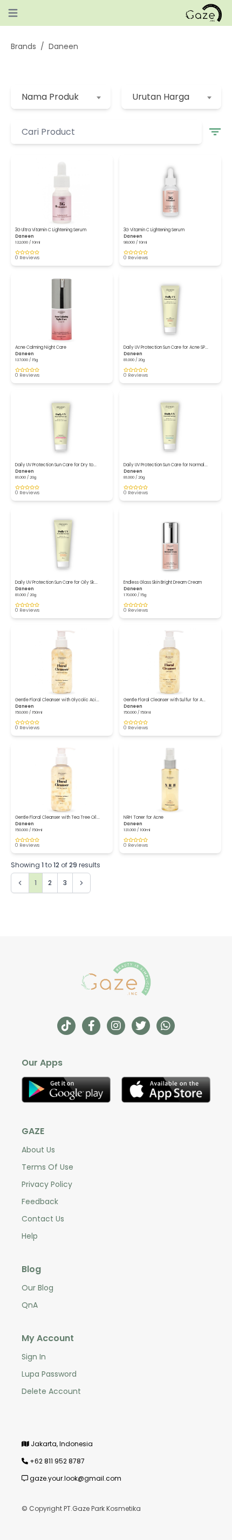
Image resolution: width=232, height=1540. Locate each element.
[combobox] (61, 97)
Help (30, 1236)
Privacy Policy (47, 1184)
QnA (30, 1305)
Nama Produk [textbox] (50, 97)
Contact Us (43, 1218)
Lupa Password (49, 1374)
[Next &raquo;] (81, 883)
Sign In (34, 1356)
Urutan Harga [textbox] (160, 97)
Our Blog (37, 1287)
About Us (38, 1149)
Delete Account (51, 1391)
